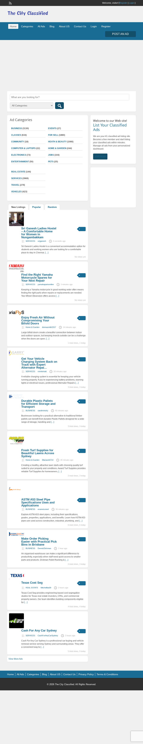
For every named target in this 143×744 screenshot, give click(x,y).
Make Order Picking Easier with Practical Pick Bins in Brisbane (39, 541)
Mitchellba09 (46, 588)
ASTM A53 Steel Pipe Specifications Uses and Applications (38, 502)
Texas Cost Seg (32, 582)
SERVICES (30, 241)
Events (52, 128)
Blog (52, 26)
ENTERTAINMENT (20, 161)
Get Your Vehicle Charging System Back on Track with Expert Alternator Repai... (39, 363)
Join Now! (100, 156)
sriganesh (42, 241)
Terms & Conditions (107, 674)
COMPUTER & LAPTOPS (23, 148)
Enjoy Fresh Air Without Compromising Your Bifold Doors (38, 320)
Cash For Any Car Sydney (39, 630)
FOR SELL (53, 135)
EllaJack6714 (47, 460)
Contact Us (80, 26)
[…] (46, 252)
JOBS (51, 155)
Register (123, 3)
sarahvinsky (43, 410)
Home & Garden (57, 148)
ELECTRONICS (18, 155)
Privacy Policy (86, 674)
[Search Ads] (59, 105)
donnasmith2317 (49, 327)
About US (64, 26)
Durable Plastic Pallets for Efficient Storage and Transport (38, 403)
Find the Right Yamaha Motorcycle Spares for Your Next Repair (37, 277)
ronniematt (42, 371)
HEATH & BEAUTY (57, 141)
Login (131, 3)
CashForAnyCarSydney (48, 635)
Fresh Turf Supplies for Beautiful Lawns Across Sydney (37, 453)
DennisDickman (44, 548)
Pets (51, 161)
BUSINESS (30, 410)
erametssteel (43, 509)
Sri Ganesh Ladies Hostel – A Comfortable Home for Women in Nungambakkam (38, 233)
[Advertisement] (71, 65)
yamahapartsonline (46, 284)
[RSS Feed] (10, 2)
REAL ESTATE (32, 588)
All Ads (41, 26)
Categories (27, 26)
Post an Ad (120, 33)
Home (13, 26)
